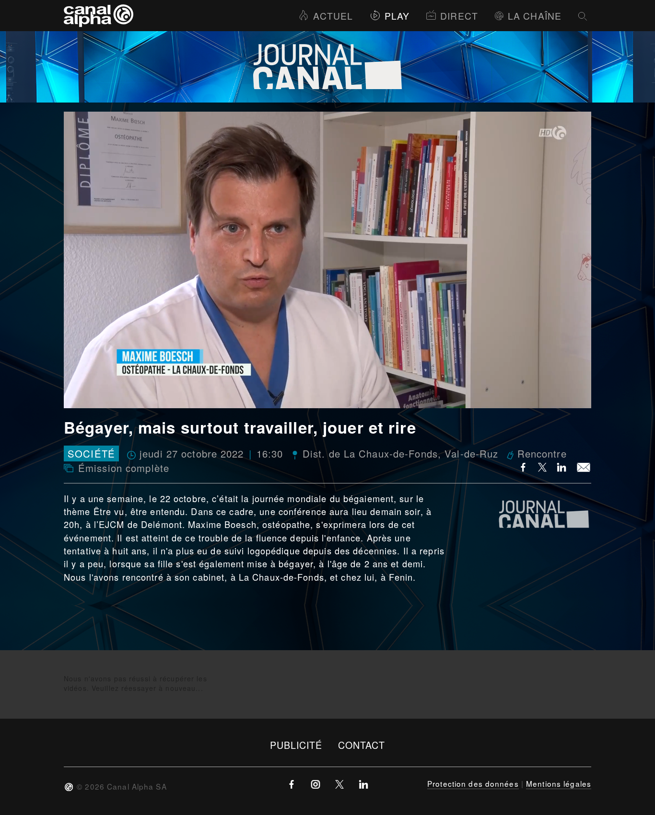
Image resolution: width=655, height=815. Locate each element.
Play (397, 15)
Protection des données (473, 783)
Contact (362, 745)
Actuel (333, 15)
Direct (459, 15)
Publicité (296, 745)
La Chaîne (534, 15)
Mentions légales (558, 783)
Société (91, 453)
